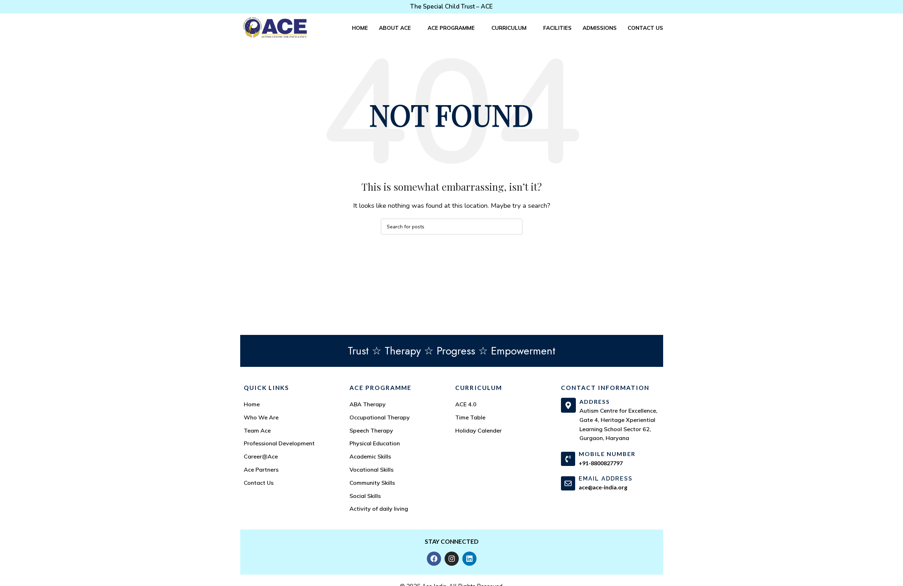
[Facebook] (434, 559)
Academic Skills (370, 456)
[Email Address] (568, 483)
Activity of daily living (378, 508)
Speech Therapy (371, 430)
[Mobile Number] (568, 459)
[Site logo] (275, 27)
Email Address (606, 478)
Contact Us (259, 482)
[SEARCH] (514, 226)
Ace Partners (261, 469)
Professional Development (279, 443)
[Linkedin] (469, 559)
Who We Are (261, 417)
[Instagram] (452, 559)
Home (252, 404)
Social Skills (365, 495)
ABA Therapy (367, 404)
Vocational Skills (371, 469)
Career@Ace (261, 456)
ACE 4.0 (466, 404)
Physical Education (374, 443)
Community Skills (372, 482)
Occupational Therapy (379, 417)
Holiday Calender (478, 430)
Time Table (470, 417)
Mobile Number (607, 453)
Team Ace (257, 430)
